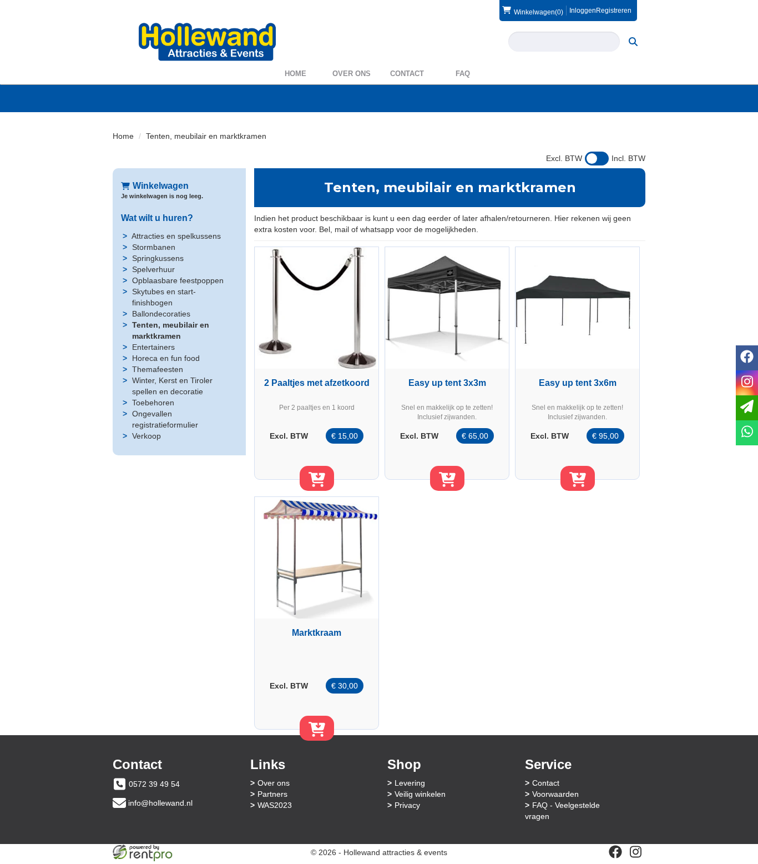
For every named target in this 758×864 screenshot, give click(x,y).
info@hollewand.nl (160, 802)
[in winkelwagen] (317, 478)
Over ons (351, 73)
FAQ (463, 73)
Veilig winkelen (420, 794)
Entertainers (153, 347)
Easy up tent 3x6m (577, 383)
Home (295, 73)
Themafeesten (157, 369)
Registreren (613, 10)
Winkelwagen (161, 185)
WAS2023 (274, 805)
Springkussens (158, 258)
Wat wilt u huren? (157, 218)
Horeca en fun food (166, 358)
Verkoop (146, 435)
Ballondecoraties (161, 313)
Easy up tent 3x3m (447, 383)
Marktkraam (316, 632)
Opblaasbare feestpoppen (178, 280)
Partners (272, 794)
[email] (747, 407)
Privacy (407, 805)
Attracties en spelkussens (176, 236)
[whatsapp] (747, 432)
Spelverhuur (153, 269)
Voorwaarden (555, 794)
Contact (407, 73)
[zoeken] (633, 42)
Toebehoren (153, 402)
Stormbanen (153, 247)
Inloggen (582, 10)
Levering (410, 782)
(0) (538, 12)
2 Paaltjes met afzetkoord (317, 383)
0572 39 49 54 (154, 784)
